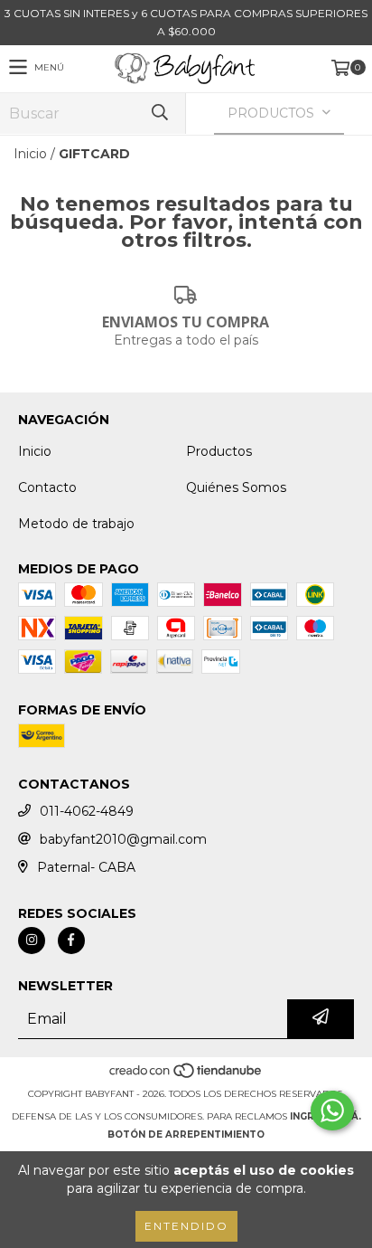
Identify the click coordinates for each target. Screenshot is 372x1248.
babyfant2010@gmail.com (123, 839)
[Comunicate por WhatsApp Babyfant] (332, 1110)
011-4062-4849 (87, 811)
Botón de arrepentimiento (186, 1134)
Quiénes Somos (236, 487)
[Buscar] (159, 113)
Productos (219, 451)
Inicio (30, 154)
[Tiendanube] (186, 1076)
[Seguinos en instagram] (31, 940)
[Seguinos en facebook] (71, 940)
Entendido (186, 1226)
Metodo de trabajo (76, 523)
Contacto (47, 487)
